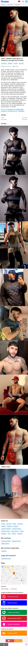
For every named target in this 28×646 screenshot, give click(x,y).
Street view (13, 589)
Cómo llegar (4, 588)
